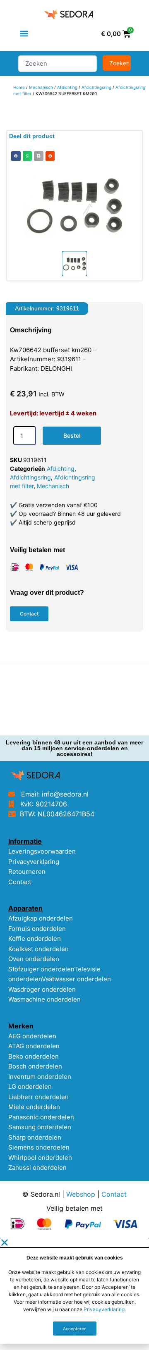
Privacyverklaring (33, 862)
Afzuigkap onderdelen (40, 918)
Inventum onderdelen (39, 1076)
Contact (19, 882)
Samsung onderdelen (39, 1127)
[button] (24, 34)
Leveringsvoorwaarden (42, 851)
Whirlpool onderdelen (40, 1158)
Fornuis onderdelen (37, 929)
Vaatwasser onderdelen (76, 979)
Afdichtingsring (96, 87)
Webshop (80, 1194)
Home (19, 87)
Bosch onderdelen (35, 1066)
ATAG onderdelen (34, 1046)
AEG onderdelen (32, 1036)
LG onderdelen (30, 1086)
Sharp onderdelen (34, 1137)
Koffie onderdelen (34, 938)
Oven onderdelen (33, 959)
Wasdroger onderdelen (42, 989)
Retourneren (27, 871)
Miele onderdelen (34, 1107)
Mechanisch (41, 87)
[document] (74, 1291)
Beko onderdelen (33, 1056)
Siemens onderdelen (39, 1147)
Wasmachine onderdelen (44, 999)
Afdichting (67, 87)
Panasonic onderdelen (41, 1117)
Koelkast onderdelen (38, 949)
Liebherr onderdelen (38, 1097)
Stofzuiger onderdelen (41, 969)
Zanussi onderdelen (37, 1167)
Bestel (71, 435)
